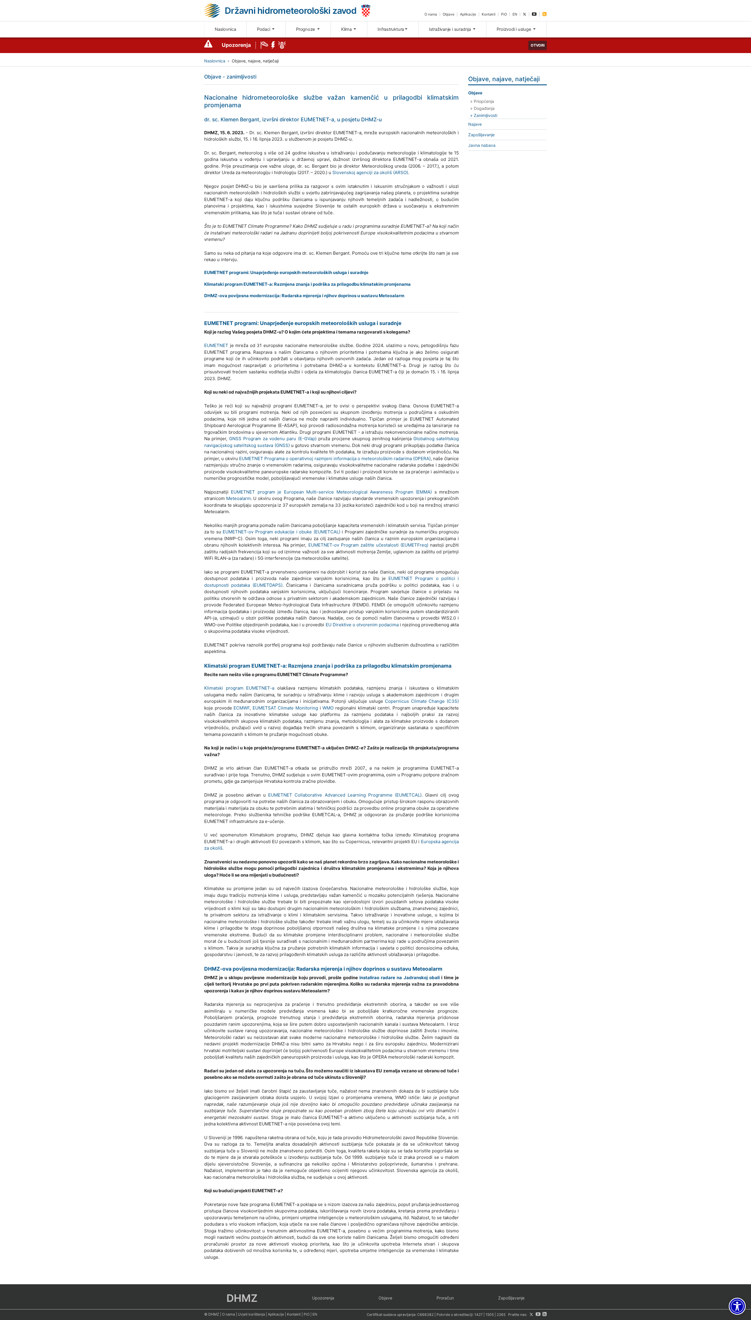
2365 (501, 1314)
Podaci (264, 29)
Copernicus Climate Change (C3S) (422, 701)
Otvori (537, 45)
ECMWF (242, 708)
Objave (448, 14)
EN (514, 14)
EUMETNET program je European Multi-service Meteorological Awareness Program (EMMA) (331, 492)
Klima (347, 29)
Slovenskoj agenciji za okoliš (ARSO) (370, 172)
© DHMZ (211, 1314)
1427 (478, 1314)
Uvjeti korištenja (251, 1314)
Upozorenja (236, 45)
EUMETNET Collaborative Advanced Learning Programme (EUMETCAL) (344, 795)
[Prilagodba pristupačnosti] (737, 1306)
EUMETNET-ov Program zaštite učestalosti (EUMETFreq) (368, 545)
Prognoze (306, 29)
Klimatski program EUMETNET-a (239, 688)
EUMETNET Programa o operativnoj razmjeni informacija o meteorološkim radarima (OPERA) (335, 458)
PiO (504, 14)
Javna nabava (481, 145)
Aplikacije (468, 14)
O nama (430, 14)
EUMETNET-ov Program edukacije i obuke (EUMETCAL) (281, 532)
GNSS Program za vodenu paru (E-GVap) (272, 438)
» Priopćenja (482, 101)
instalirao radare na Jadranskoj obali (399, 977)
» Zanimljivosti (483, 115)
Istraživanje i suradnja (450, 29)
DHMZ (242, 1298)
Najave (475, 124)
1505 (490, 1314)
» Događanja (482, 108)
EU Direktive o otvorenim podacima (362, 624)
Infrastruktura (391, 29)
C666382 (425, 1314)
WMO (328, 708)
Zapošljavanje (481, 134)
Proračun (445, 1297)
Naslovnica (225, 29)
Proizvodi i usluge (514, 29)
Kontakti (488, 14)
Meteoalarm (238, 498)
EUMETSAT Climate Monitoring (285, 708)
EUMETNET (216, 345)
